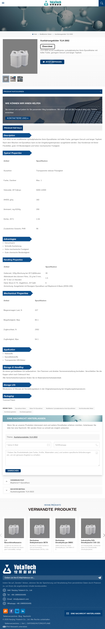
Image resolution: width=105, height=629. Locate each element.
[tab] (13, 128)
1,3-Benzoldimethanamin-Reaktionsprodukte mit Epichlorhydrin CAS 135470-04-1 (13, 542)
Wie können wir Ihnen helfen (22, 103)
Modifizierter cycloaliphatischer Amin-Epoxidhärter (60, 408)
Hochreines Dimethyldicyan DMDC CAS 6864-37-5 (64, 542)
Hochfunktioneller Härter (86, 408)
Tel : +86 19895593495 (16, 595)
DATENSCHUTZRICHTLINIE (38, 623)
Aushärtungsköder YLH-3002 (26, 437)
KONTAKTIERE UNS (17, 118)
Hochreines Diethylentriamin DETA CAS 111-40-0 (39, 542)
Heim (35, 34)
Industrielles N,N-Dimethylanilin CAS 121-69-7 (90, 542)
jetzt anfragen (53, 62)
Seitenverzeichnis (10, 616)
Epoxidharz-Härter (20, 408)
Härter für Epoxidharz (36, 408)
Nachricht (27, 616)
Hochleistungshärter (10, 412)
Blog (20, 616)
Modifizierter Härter (46, 34)
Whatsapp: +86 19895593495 (19, 603)
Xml (23, 623)
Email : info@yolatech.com (18, 599)
